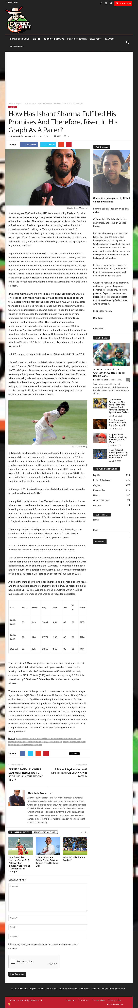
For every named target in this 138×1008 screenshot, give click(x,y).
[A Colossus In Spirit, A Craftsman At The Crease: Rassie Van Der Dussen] (111, 354)
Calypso (109, 39)
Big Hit (36, 39)
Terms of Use (99, 1000)
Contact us (70, 1000)
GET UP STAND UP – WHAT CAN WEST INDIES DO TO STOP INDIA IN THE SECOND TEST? (25, 774)
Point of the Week (77, 39)
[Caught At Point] (18, 20)
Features (97, 505)
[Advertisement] (69, 75)
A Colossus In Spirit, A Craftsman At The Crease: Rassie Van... (109, 372)
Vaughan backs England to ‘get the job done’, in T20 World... (118, 438)
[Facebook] (101, 3)
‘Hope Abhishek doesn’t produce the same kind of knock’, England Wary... (118, 454)
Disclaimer (84, 1000)
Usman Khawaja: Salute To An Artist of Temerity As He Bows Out (47, 861)
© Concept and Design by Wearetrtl (26, 1000)
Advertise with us (115, 1004)
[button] (127, 42)
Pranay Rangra (100, 379)
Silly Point (96, 39)
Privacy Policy (115, 1000)
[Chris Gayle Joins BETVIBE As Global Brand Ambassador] (100, 424)
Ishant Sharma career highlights (46, 742)
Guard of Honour (19, 39)
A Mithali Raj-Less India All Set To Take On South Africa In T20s (69, 772)
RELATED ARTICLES (20, 832)
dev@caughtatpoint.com (113, 988)
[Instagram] (106, 3)
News (96, 495)
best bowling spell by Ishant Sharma (63, 739)
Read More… (99, 328)
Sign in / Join (11, 2)
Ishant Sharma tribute (74, 742)
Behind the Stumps (47, 988)
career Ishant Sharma (19, 742)
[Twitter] (111, 3)
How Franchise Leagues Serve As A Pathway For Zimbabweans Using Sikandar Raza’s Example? (19, 864)
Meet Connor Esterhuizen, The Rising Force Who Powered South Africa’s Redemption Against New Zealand (119, 406)
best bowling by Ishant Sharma (30, 739)
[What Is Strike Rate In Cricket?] (75, 846)
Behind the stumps (54, 39)
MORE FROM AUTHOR (44, 832)
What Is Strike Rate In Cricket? (74, 859)
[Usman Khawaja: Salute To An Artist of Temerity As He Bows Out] (48, 846)
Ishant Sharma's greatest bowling (25, 745)
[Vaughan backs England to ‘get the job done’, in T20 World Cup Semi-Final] (100, 438)
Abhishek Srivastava (21, 136)
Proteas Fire (16, 46)
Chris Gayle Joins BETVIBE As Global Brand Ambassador (118, 423)
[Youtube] (123, 3)
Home (10, 103)
